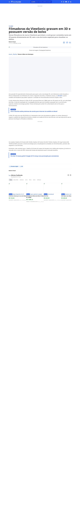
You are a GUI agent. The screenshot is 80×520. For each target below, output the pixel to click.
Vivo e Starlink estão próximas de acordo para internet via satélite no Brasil (33, 111)
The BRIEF (11, 26)
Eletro (30, 179)
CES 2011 (60, 95)
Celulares (22, 179)
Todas (11, 179)
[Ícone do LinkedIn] (70, 1)
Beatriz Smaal (12, 41)
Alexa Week (15, 179)
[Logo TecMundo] (16, 2)
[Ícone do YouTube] (66, 1)
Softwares (39, 179)
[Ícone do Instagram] (63, 1)
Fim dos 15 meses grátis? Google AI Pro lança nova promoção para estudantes (34, 156)
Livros (26, 179)
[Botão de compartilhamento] (64, 42)
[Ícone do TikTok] (68, 1)
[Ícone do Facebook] (61, 1)
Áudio (34, 179)
